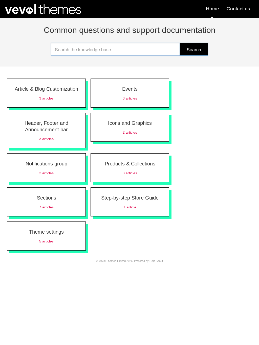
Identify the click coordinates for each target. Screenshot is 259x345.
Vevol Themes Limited (112, 260)
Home (212, 8)
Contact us (238, 8)
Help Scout (156, 260)
